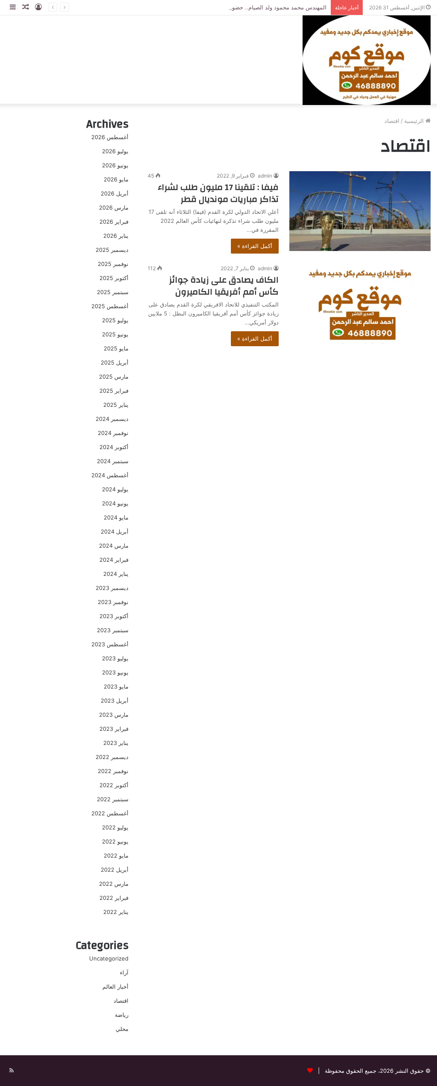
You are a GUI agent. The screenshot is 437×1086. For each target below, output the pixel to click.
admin (265, 175)
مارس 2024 (113, 545)
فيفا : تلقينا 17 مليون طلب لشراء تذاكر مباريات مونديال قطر (218, 193)
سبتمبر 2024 (112, 461)
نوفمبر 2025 (113, 263)
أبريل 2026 (114, 193)
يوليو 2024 (115, 489)
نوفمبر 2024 (113, 432)
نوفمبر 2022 (113, 771)
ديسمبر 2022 (112, 756)
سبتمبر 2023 (112, 630)
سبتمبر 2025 (112, 292)
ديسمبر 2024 (112, 418)
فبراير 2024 (113, 559)
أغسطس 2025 (109, 306)
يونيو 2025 (115, 334)
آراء (124, 972)
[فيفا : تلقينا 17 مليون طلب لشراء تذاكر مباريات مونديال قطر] (360, 211)
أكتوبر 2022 (113, 785)
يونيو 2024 (115, 503)
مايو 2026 (116, 179)
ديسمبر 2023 (112, 587)
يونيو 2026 (115, 165)
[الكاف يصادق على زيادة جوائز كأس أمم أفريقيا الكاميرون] (360, 304)
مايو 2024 (116, 517)
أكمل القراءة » (254, 245)
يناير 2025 (115, 404)
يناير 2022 (115, 911)
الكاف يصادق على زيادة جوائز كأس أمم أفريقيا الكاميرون (224, 286)
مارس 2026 (113, 207)
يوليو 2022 (115, 827)
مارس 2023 (113, 714)
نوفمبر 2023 (113, 601)
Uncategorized (108, 958)
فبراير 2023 (113, 728)
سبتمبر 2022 (112, 799)
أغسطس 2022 (109, 813)
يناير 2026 (115, 235)
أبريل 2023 (114, 700)
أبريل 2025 (114, 362)
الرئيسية (414, 120)
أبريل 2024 (114, 531)
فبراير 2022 (113, 897)
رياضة (121, 1014)
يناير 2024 (115, 573)
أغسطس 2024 (109, 475)
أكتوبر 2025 (113, 277)
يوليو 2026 (115, 151)
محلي (122, 1028)
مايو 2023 (116, 686)
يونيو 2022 (115, 841)
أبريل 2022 (114, 869)
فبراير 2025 (113, 390)
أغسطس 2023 (109, 644)
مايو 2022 (116, 855)
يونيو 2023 (115, 672)
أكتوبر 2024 (113, 447)
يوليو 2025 (115, 320)
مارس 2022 (113, 883)
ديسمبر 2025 (112, 249)
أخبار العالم (115, 986)
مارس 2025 (113, 376)
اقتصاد (121, 1000)
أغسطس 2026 (109, 137)
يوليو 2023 (115, 658)
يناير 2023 (115, 742)
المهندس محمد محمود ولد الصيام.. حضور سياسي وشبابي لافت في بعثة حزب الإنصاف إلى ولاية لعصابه (206, 7)
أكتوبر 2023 (113, 616)
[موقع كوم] (367, 59)
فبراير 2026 (113, 221)
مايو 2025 (116, 348)
